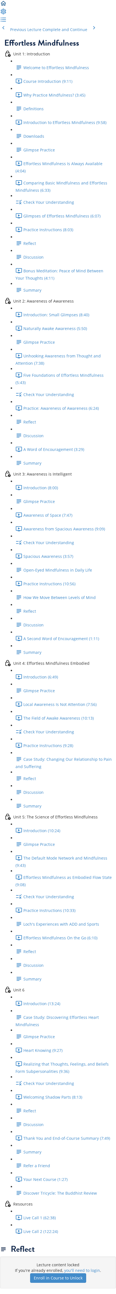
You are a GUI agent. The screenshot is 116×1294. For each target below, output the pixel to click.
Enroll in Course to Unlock (58, 1278)
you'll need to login (82, 1270)
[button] (3, 5)
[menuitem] (3, 13)
